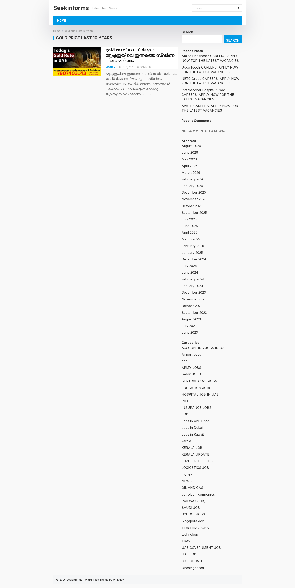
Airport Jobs (191, 354)
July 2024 (189, 266)
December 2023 (194, 292)
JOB (185, 414)
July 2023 (189, 326)
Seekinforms (71, 7)
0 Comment (145, 67)
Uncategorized (193, 568)
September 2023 (194, 313)
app (184, 361)
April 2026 (189, 166)
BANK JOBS (191, 374)
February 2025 (193, 246)
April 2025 (189, 232)
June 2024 (190, 272)
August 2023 (191, 319)
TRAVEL (188, 541)
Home (61, 20)
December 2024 (194, 259)
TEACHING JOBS (195, 528)
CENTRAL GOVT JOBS (199, 381)
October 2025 (192, 206)
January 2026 (192, 186)
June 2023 (190, 332)
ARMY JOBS (191, 368)
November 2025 (194, 199)
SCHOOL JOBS (193, 514)
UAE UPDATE (192, 561)
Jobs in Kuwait (193, 434)
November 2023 (194, 299)
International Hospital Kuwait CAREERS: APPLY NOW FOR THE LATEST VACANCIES (208, 94)
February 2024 (193, 279)
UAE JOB (189, 554)
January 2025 (192, 253)
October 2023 (192, 306)
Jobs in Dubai (192, 428)
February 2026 (193, 179)
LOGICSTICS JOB (195, 468)
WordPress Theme (96, 579)
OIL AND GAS (192, 488)
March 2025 (191, 239)
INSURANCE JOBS (196, 408)
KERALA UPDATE (195, 454)
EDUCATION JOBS (196, 388)
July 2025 (189, 219)
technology (190, 534)
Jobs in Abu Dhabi (196, 421)
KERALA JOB (192, 448)
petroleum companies (198, 494)
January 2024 (192, 286)
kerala (186, 441)
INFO (186, 401)
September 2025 (194, 213)
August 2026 (191, 146)
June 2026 (190, 152)
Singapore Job (193, 521)
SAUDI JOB (191, 508)
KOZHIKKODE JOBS (197, 461)
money (110, 67)
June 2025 (190, 226)
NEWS (187, 481)
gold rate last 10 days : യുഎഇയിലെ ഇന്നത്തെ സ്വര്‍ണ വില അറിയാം (139, 55)
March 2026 (191, 173)
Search (187, 32)
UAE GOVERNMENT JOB (201, 548)
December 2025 (194, 192)
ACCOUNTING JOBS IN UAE (204, 348)
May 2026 (189, 159)
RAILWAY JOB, (193, 501)
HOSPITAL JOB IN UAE (200, 394)
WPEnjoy (118, 579)
